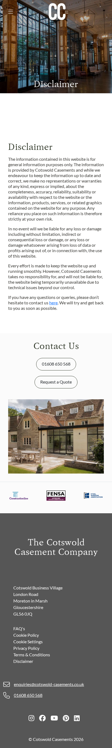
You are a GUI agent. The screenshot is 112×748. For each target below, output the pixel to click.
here (53, 302)
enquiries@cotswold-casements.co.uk (49, 684)
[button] (10, 12)
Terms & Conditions (31, 654)
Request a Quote (56, 381)
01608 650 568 (56, 363)
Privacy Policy (26, 648)
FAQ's (19, 628)
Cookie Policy (26, 635)
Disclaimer (23, 661)
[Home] (56, 11)
